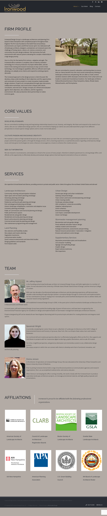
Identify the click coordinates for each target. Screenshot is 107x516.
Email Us (100, 505)
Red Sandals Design (52, 505)
